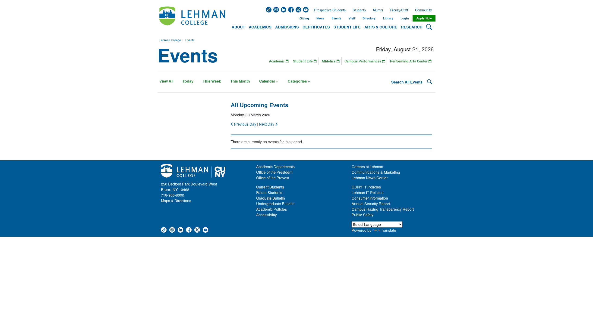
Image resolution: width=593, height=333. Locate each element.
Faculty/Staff (399, 9)
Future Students (269, 192)
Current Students (270, 187)
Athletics (329, 61)
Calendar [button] (267, 81)
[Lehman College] (192, 18)
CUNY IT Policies (366, 187)
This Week (212, 81)
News (320, 18)
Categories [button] (297, 81)
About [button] (238, 27)
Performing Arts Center (409, 61)
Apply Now (424, 18)
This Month (240, 81)
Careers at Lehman (367, 166)
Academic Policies (271, 209)
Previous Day (245, 124)
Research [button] (412, 27)
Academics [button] (260, 27)
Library (388, 18)
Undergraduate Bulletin (275, 203)
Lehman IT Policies (367, 192)
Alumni (378, 9)
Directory (369, 18)
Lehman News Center (370, 177)
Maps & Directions (176, 200)
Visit (352, 18)
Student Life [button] (347, 27)
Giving (304, 18)
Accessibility (266, 214)
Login (405, 18)
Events (336, 18)
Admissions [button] (287, 27)
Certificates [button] (316, 27)
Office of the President (274, 172)
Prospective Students (328, 9)
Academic (277, 61)
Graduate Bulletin (270, 198)
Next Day (267, 124)
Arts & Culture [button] (380, 27)
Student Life (303, 61)
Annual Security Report (371, 203)
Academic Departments (275, 166)
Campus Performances (363, 61)
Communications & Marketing (376, 172)
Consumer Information (370, 198)
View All (166, 81)
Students (359, 9)
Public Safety (362, 214)
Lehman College (170, 40)
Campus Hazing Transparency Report (383, 209)
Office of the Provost (272, 177)
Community (424, 9)
